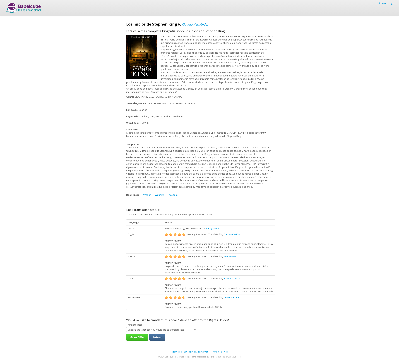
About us (176, 352)
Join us (382, 3)
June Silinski (230, 256)
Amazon (147, 194)
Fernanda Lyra (231, 297)
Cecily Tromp (213, 228)
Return (157, 337)
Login (391, 3)
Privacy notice (204, 352)
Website (159, 194)
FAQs (214, 352)
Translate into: (134, 324)
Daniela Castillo (232, 234)
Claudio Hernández (195, 24)
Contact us (223, 352)
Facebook (173, 194)
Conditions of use (189, 352)
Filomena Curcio (232, 278)
